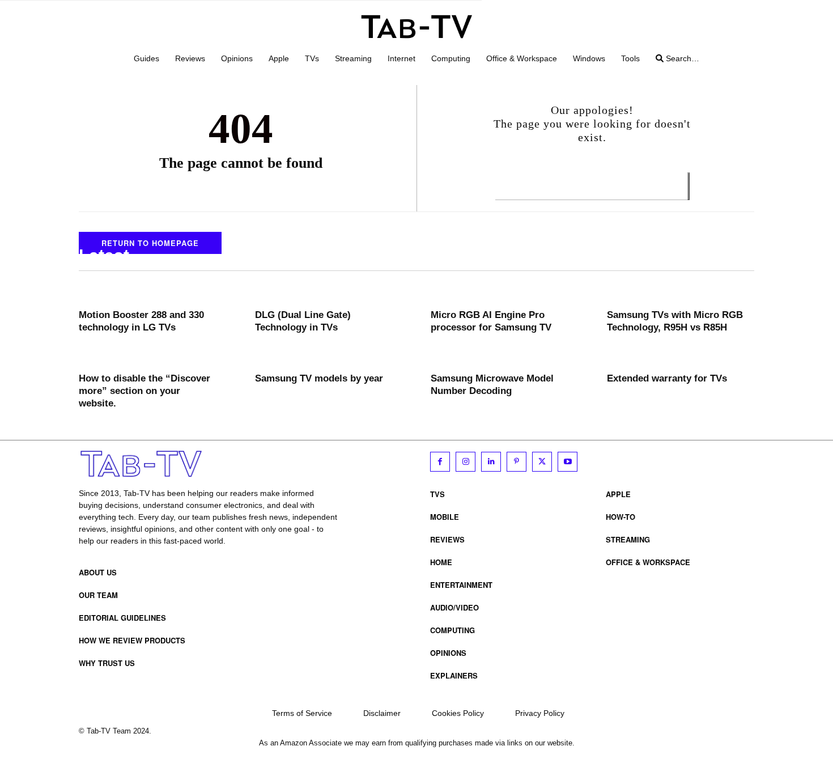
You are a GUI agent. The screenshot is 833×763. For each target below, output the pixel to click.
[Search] (688, 186)
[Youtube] (567, 462)
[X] (542, 462)
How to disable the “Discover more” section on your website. (144, 391)
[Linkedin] (491, 462)
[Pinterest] (516, 462)
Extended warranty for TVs (667, 378)
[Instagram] (465, 462)
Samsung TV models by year (319, 378)
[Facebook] (440, 462)
